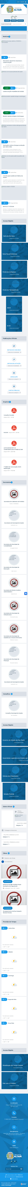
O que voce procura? (6, 24)
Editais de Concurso (14, 350)
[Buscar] (25, 23)
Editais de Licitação (14, 363)
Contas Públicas (14, 390)
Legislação (14, 377)
